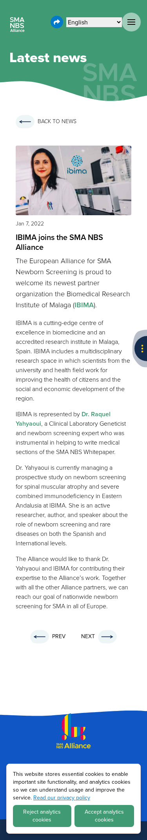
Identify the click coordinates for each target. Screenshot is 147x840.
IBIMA (84, 305)
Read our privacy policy (61, 798)
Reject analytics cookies (42, 816)
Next (88, 636)
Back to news (57, 121)
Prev (58, 636)
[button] (131, 22)
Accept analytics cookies (104, 816)
